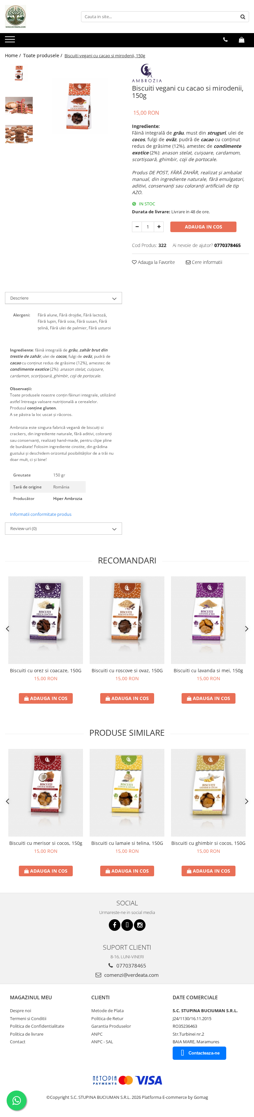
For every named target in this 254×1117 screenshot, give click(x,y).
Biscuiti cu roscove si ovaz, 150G (127, 670)
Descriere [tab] (19, 298)
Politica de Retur (107, 1018)
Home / (13, 55)
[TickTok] (127, 925)
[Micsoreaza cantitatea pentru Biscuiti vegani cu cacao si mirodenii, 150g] (137, 227)
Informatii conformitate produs (40, 514)
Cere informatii (206, 262)
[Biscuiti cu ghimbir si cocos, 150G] (208, 793)
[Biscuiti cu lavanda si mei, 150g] (208, 620)
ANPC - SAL (102, 1042)
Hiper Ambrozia (67, 498)
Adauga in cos (203, 227)
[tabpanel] (79, 106)
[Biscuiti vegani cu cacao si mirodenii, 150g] (79, 106)
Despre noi (20, 1011)
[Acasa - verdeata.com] (38, 16)
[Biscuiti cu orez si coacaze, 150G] (45, 620)
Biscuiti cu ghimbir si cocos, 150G (208, 843)
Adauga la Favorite (156, 262)
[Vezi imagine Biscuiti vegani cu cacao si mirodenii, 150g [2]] (19, 134)
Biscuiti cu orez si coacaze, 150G (45, 670)
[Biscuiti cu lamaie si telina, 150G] (127, 793)
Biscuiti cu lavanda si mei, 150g (208, 670)
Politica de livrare (26, 1034)
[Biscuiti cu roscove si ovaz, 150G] (127, 620)
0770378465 (130, 965)
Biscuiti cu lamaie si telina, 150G (127, 843)
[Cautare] (243, 16)
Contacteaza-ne (204, 1053)
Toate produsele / (43, 55)
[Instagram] (140, 925)
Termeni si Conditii (28, 1018)
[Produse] (11, 41)
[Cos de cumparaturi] (241, 39)
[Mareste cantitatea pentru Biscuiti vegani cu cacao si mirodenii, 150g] (159, 227)
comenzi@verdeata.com (131, 975)
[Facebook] (114, 925)
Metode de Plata (107, 1011)
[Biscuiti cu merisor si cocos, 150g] (45, 793)
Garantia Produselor (111, 1026)
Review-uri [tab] (23, 528)
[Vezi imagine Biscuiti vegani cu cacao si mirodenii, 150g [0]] (19, 73)
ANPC (97, 1034)
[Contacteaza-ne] (225, 39)
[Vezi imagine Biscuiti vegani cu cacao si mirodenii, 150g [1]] (19, 106)
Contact (17, 1042)
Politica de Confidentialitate (37, 1026)
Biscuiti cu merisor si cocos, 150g (45, 843)
